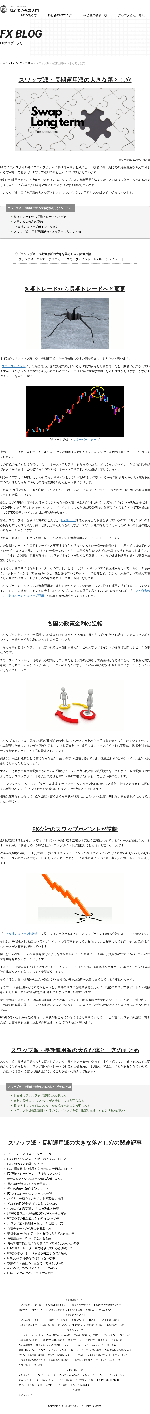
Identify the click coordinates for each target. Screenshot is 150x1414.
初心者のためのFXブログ (70, 1325)
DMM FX (46, 1380)
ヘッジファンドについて (76, 1345)
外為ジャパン (89, 1375)
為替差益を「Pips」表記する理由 (29, 1238)
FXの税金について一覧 (30, 1305)
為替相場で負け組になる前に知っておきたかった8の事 (43, 1243)
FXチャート (39, 1320)
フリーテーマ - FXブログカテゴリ (29, 1153)
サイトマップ (25, 1395)
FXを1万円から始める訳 (58, 1335)
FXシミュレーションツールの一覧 (29, 1193)
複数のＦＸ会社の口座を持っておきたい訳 (35, 1263)
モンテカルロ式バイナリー (61, 1355)
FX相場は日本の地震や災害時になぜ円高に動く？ (40, 1168)
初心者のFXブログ (60, 15)
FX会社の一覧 (47, 1325)
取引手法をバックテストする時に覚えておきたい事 (41, 1233)
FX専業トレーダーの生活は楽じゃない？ (34, 1173)
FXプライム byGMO (69, 1375)
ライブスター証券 (84, 1380)
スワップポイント (78, 259)
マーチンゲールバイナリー (109, 1360)
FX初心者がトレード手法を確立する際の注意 (37, 1253)
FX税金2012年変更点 (80, 1305)
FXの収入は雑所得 (55, 1310)
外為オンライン (26, 1375)
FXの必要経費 (75, 1310)
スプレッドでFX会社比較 (60, 1350)
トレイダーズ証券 (63, 1380)
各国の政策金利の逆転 (28, 221)
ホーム (4, 63)
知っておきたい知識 (131, 15)
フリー (29, 63)
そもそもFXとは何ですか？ (117, 1335)
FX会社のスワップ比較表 (21, 933)
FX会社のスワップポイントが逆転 (36, 226)
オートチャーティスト (119, 1355)
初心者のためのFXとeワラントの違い (32, 1268)
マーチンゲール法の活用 (89, 1350)
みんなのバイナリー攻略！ (105, 1345)
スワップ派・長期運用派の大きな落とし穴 (35, 1223)
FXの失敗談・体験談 (110, 1320)
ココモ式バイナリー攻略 (31, 1365)
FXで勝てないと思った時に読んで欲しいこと (37, 1158)
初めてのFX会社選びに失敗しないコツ (32, 1203)
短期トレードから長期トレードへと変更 (40, 216)
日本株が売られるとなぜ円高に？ (29, 1183)
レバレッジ (101, 259)
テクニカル (56, 259)
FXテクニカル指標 (58, 1320)
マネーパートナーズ (86, 439)
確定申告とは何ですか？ (31, 1310)
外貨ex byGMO (45, 1385)
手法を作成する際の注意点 (32, 1360)
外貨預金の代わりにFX (60, 1360)
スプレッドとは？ (83, 1360)
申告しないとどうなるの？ (99, 1310)
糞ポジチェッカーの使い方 (81, 1340)
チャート (118, 259)
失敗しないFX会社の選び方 (91, 1355)
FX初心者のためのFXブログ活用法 (30, 1273)
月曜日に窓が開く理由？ (52, 1340)
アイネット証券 (26, 1385)
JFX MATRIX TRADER (108, 1380)
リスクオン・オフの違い (31, 1335)
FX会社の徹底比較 (95, 15)
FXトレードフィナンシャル (113, 1375)
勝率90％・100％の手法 (110, 1340)
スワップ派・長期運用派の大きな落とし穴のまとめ (47, 231)
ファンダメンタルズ (32, 259)
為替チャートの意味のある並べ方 (29, 1228)
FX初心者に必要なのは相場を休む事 (31, 1258)
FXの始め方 (29, 15)
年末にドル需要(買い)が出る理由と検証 (33, 1208)
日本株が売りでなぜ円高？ (87, 1335)
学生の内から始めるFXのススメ (28, 1188)
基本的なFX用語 (94, 1325)
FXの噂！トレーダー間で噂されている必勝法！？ (40, 1248)
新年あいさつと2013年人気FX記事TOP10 (34, 1178)
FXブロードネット (47, 1375)
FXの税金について (115, 1325)
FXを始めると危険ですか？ (25, 1163)
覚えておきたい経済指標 (48, 1345)
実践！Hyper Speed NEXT (32, 1350)
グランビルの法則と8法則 (31, 1355)
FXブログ (16, 63)
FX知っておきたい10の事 (83, 1320)
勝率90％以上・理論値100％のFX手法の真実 (36, 1213)
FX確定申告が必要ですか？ (107, 1305)
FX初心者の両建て (28, 1340)
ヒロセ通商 (61, 1385)
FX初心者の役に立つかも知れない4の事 (33, 1218)
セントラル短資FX (80, 1385)
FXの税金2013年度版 (55, 1305)
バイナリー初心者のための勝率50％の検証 (35, 1198)
